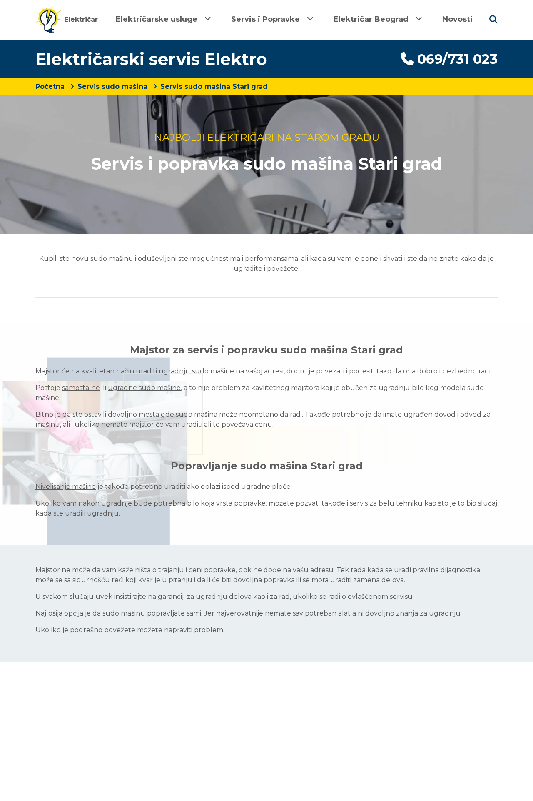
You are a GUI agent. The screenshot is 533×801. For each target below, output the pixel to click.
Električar (80, 19)
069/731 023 (457, 59)
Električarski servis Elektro (151, 59)
